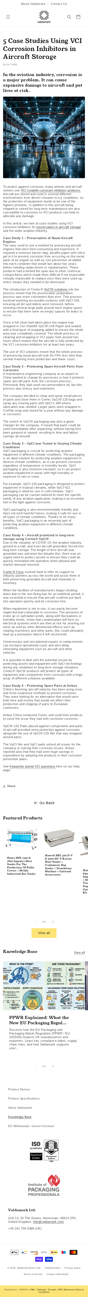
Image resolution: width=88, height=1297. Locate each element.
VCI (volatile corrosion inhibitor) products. (51, 190)
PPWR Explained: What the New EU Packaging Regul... (39, 1020)
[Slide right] (53, 921)
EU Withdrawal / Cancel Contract (31, 1126)
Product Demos (19, 1089)
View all (44, 933)
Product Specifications (23, 1098)
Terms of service (33, 1274)
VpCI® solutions (56, 289)
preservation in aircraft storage (58, 227)
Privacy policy (73, 1268)
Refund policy (53, 1268)
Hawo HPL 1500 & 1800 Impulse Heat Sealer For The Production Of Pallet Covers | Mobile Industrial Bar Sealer (21, 865)
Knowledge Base (20, 1116)
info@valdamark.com (48, 1221)
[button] (8, 16)
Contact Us (59, 4)
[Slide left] (34, 921)
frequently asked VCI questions (33, 766)
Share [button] (11, 786)
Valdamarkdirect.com (29, 1268)
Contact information (58, 1274)
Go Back (46, 803)
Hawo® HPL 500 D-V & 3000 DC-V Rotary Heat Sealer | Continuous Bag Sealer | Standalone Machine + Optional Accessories (58, 865)
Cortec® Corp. (13, 572)
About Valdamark (33, 4)
